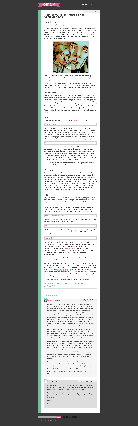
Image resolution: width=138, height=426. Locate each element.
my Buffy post (58, 25)
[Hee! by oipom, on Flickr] (70, 143)
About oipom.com (81, 4)
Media (74, 283)
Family (60, 283)
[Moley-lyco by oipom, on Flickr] (70, 238)
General (67, 283)
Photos (81, 283)
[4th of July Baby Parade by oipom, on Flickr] (70, 215)
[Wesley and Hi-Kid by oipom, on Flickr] (70, 124)
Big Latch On (68, 248)
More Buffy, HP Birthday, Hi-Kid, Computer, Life (64, 15)
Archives (93, 4)
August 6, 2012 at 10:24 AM (87, 381)
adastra (52, 300)
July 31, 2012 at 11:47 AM (88, 300)
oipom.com (49, 5)
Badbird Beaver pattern (63, 269)
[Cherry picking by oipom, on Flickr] (70, 226)
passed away (78, 120)
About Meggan (69, 4)
